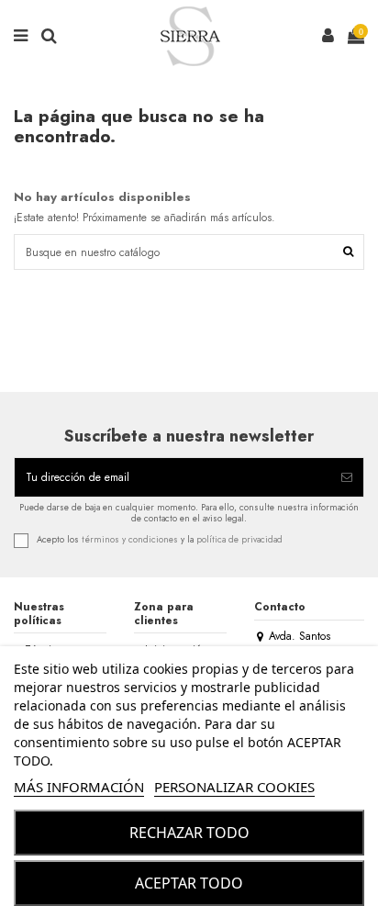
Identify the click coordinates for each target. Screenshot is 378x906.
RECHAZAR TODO (189, 832)
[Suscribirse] (346, 477)
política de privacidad (239, 539)
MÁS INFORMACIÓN (79, 786)
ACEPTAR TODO (189, 883)
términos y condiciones (130, 539)
